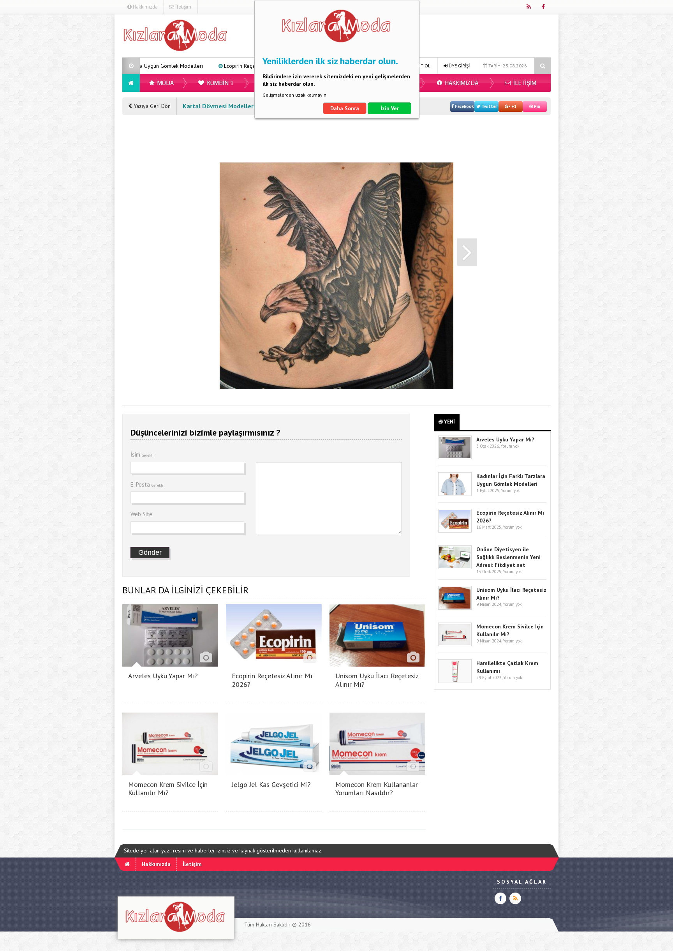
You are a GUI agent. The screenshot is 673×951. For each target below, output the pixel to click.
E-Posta (146, 484)
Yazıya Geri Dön (151, 105)
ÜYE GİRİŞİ (458, 66)
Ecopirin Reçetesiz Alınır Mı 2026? (196, 65)
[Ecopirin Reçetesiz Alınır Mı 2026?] (274, 664)
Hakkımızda (145, 7)
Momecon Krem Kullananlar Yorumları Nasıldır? (376, 788)
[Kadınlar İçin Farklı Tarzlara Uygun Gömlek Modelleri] (455, 494)
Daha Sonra (344, 108)
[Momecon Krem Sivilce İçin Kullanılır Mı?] (170, 772)
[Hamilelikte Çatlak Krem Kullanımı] (455, 681)
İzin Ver (390, 108)
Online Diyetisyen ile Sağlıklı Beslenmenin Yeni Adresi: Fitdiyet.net (508, 557)
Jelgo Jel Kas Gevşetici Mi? (271, 784)
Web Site (141, 514)
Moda (165, 83)
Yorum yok (509, 446)
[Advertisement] (83, 131)
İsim (141, 454)
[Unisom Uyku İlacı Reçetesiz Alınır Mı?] (377, 664)
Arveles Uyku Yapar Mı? (163, 675)
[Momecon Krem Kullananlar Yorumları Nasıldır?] (377, 772)
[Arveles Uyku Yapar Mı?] (170, 664)
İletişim (182, 7)
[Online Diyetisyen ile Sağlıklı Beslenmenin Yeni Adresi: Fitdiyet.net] (455, 567)
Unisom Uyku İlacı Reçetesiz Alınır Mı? (376, 680)
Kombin (217, 83)
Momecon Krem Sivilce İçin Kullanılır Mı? (168, 788)
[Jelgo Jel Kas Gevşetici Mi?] (274, 772)
